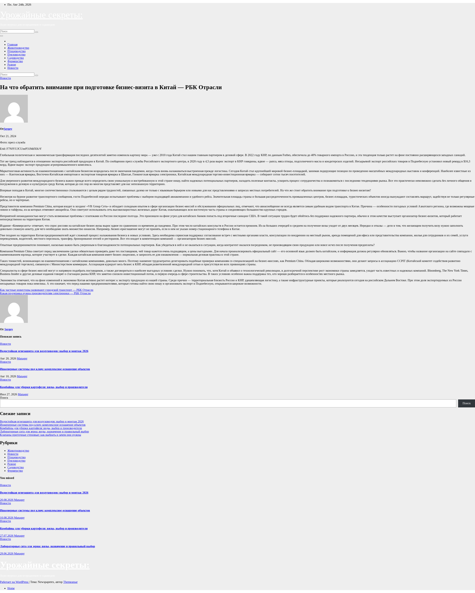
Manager (22, 358)
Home (11, 588)
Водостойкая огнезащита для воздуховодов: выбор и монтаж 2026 (44, 351)
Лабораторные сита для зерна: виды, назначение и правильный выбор (44, 431)
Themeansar (70, 582)
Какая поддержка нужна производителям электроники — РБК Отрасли (45, 293)
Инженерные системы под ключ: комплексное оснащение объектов (45, 369)
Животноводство (18, 47)
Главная (12, 44)
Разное (11, 64)
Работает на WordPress (14, 582)
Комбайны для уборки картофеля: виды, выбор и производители (44, 387)
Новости (12, 67)
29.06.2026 (7, 553)
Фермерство (15, 61)
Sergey (8, 128)
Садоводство (15, 57)
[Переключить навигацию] (1, 35)
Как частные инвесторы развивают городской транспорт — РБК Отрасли (46, 289)
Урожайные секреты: (41, 14)
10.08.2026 (7, 517)
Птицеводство (16, 51)
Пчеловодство (16, 54)
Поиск (4, 397)
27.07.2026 (7, 535)
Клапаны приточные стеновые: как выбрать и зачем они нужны (40, 434)
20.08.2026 (7, 499)
